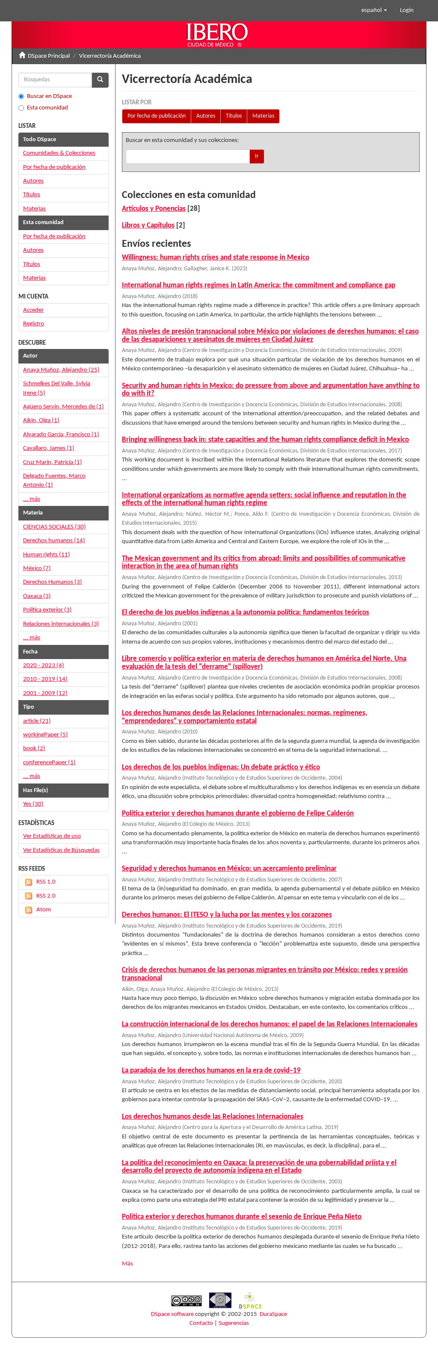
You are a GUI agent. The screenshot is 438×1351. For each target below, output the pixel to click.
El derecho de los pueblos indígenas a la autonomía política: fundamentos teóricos (245, 612)
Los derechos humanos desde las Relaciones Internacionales (212, 1116)
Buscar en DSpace (49, 96)
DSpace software (172, 1314)
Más (127, 1264)
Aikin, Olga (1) (41, 420)
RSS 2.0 (46, 896)
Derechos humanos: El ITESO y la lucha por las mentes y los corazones (227, 915)
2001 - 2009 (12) (45, 693)
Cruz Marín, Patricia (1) (52, 462)
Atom (43, 910)
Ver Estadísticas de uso (52, 836)
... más (31, 499)
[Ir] (100, 80)
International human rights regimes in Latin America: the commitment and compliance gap (258, 285)
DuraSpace (273, 1314)
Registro (33, 324)
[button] (374, 10)
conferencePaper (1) (49, 763)
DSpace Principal (49, 56)
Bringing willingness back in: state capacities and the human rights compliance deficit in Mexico (265, 439)
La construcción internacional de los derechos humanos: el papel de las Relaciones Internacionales (269, 1024)
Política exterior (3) (47, 610)
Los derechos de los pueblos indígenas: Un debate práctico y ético (221, 767)
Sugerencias (234, 1323)
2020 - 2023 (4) (43, 665)
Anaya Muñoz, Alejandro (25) (61, 370)
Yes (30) (33, 804)
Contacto (201, 1323)
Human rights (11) (46, 555)
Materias (263, 116)
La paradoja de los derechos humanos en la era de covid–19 (211, 1070)
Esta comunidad (47, 108)
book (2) (34, 748)
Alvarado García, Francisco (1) (61, 435)
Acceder (33, 310)
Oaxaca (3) (37, 596)
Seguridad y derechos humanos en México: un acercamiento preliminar (229, 868)
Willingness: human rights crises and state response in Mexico (215, 257)
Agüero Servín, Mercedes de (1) (63, 407)
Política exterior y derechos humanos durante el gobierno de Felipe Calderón (238, 813)
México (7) (37, 568)
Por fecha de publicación (156, 116)
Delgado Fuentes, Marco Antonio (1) (54, 480)
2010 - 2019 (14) (45, 679)
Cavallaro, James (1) (48, 448)
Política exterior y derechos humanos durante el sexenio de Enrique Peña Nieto (241, 1217)
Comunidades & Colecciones (59, 153)
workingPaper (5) (45, 735)
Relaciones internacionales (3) (61, 624)
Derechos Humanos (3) (52, 582)
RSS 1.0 (46, 882)
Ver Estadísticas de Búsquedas (61, 850)
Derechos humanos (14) (54, 541)
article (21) (37, 721)
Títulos (234, 116)
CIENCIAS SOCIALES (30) (54, 527)
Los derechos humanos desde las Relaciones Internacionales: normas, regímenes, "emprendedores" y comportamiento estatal (244, 717)
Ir (257, 156)
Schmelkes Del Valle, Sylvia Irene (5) (56, 388)
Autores (205, 116)
